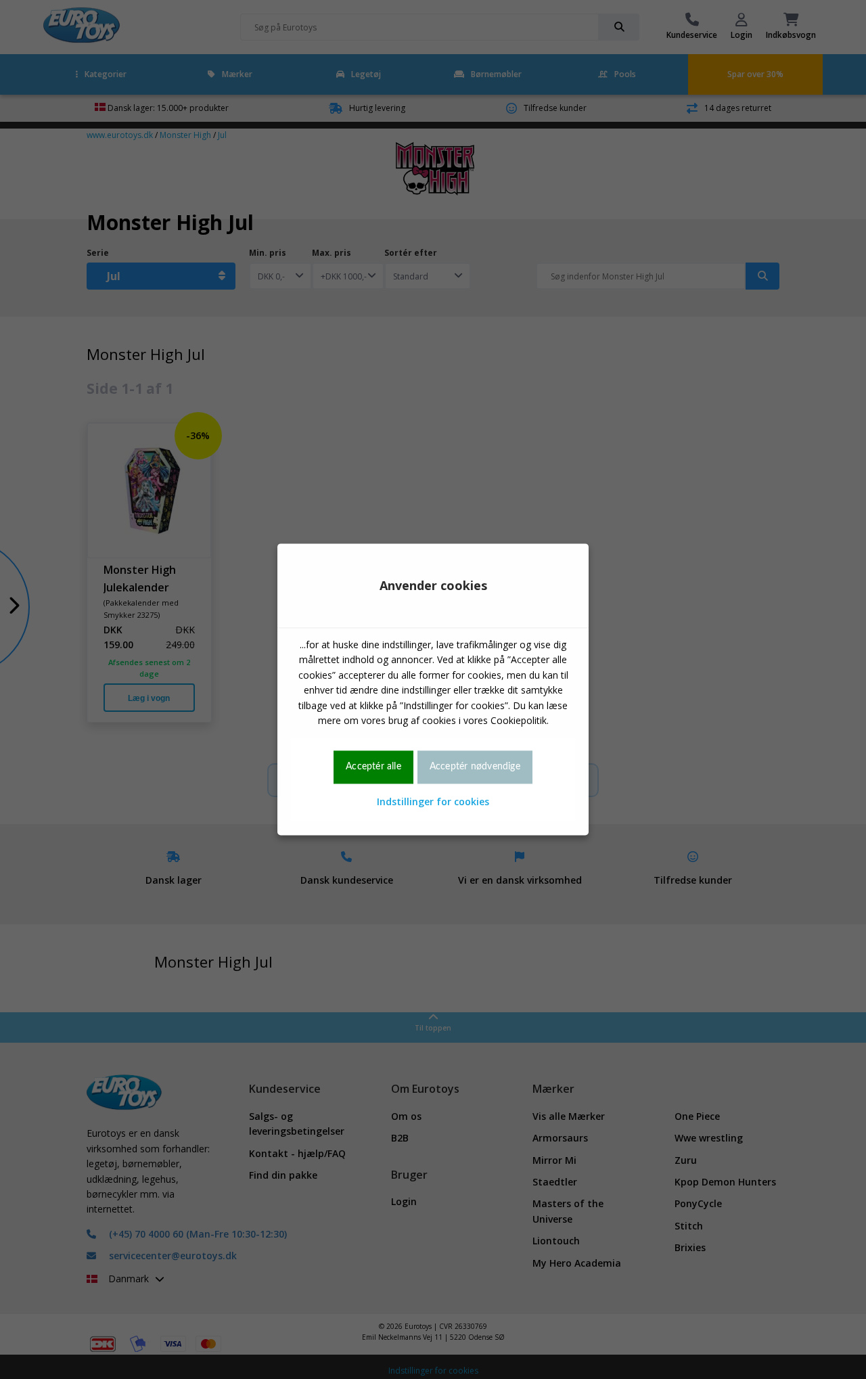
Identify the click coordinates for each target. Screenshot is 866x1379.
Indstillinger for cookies (433, 801)
